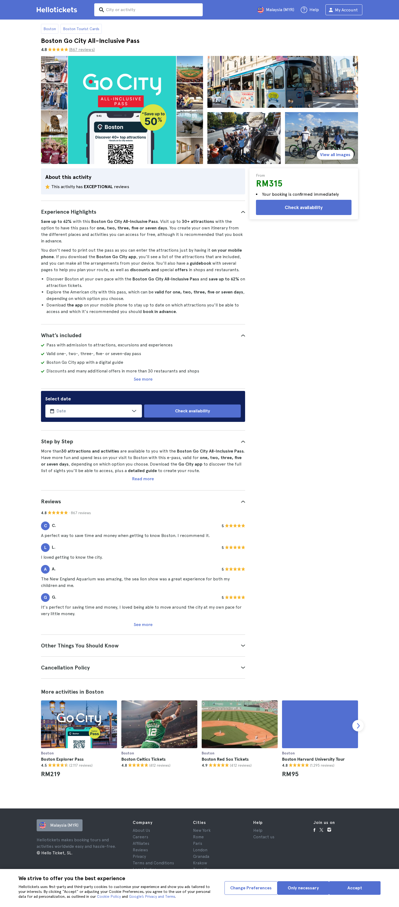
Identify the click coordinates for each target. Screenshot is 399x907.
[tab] (143, 211)
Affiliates (141, 843)
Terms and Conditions (153, 863)
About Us (141, 830)
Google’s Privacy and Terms (152, 896)
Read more (143, 478)
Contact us (263, 837)
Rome (198, 837)
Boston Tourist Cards (81, 29)
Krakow (200, 863)
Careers (140, 837)
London (200, 850)
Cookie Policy (109, 896)
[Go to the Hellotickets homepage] (57, 10)
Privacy (139, 856)
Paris (197, 843)
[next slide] (358, 725)
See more (143, 379)
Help (257, 830)
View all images (335, 154)
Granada (201, 856)
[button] (143, 211)
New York (202, 830)
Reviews (140, 850)
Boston (49, 29)
